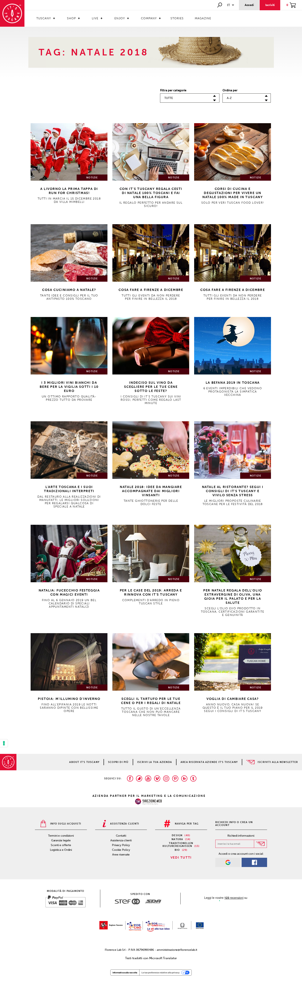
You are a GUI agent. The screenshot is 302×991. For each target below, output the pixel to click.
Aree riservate (121, 854)
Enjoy (119, 18)
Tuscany (43, 18)
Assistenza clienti (121, 840)
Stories (177, 18)
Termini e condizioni (61, 835)
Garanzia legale (61, 840)
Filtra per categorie (173, 90)
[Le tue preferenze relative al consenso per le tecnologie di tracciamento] (4, 743)
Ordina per (229, 90)
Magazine (203, 18)
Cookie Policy (121, 850)
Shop (71, 18)
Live (95, 18)
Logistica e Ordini (61, 850)
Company (149, 18)
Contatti (121, 835)
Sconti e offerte (61, 845)
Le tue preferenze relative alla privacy (161, 972)
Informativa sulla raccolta (125, 972)
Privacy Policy (121, 845)
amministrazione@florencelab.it (177, 950)
